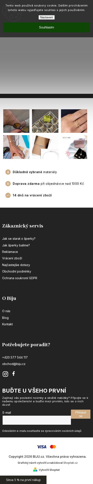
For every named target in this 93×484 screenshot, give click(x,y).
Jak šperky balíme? (16, 245)
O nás (6, 311)
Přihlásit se (80, 414)
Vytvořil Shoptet (49, 469)
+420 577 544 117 (15, 357)
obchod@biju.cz (14, 364)
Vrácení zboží (12, 258)
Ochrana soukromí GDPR (19, 278)
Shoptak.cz (70, 462)
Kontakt (7, 324)
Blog (5, 318)
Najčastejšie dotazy (16, 265)
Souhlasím (46, 27)
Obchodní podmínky (16, 271)
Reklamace (10, 252)
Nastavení (46, 17)
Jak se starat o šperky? (18, 238)
